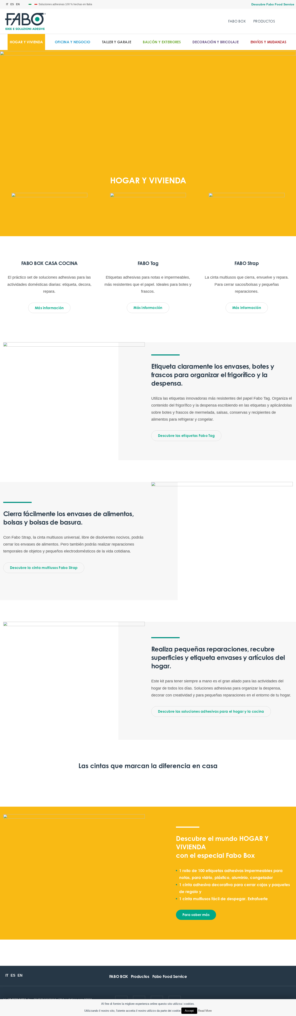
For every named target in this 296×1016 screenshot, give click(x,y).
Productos (264, 21)
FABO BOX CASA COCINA (49, 263)
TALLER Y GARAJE (116, 42)
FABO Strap (246, 263)
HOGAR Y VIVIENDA (26, 42)
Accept (189, 1010)
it (7, 4)
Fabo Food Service (169, 976)
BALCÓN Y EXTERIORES (162, 42)
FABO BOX (237, 21)
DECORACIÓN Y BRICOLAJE (215, 42)
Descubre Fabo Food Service (272, 4)
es (12, 4)
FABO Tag (148, 263)
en (18, 4)
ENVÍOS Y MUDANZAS (268, 42)
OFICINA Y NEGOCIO (72, 42)
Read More (205, 1010)
